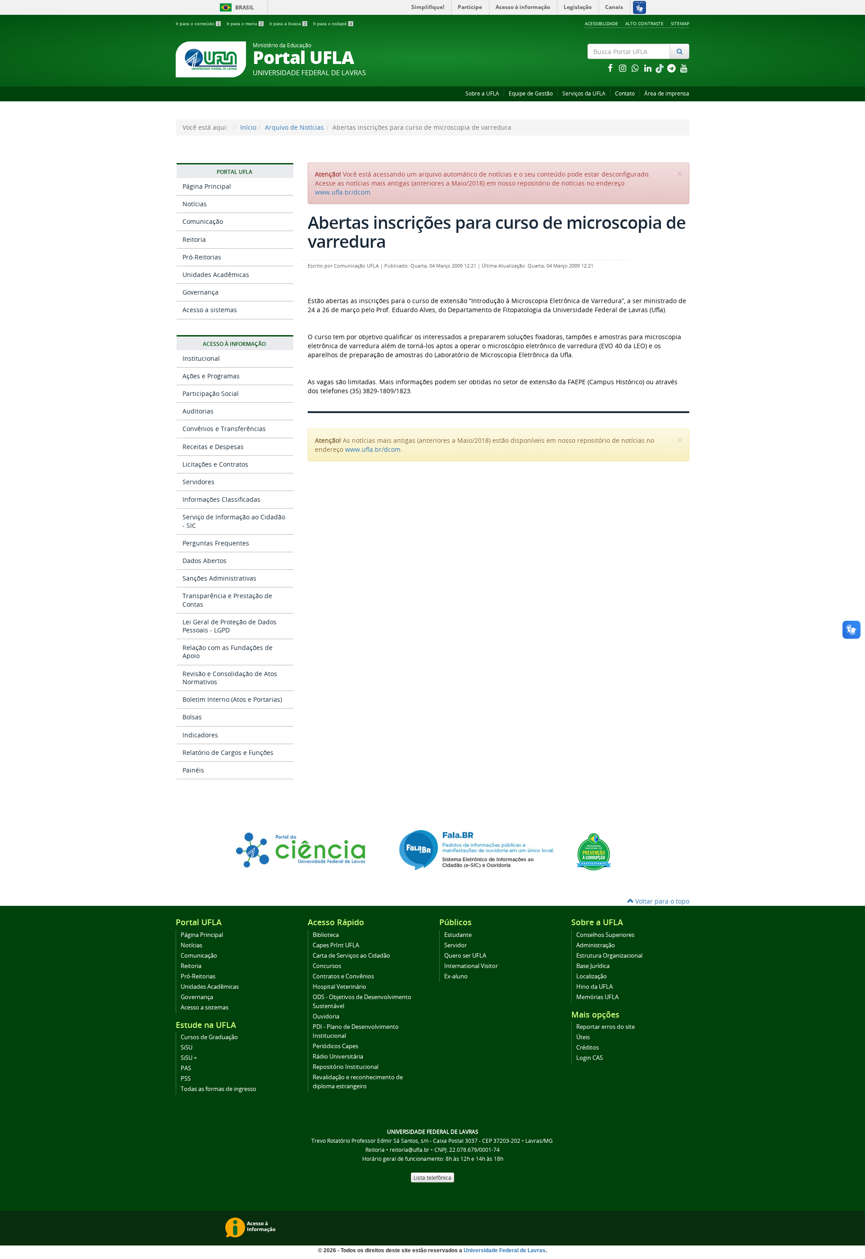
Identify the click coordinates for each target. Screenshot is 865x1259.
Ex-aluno (456, 976)
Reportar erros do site (605, 1027)
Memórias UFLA (597, 997)
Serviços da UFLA (584, 93)
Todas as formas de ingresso (218, 1089)
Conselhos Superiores (605, 935)
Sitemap (680, 23)
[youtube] (683, 68)
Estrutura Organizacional (609, 955)
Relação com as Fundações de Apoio (227, 651)
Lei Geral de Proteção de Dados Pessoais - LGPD (229, 626)
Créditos (587, 1047)
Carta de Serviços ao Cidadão (351, 955)
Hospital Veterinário (339, 987)
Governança (200, 292)
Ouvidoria (326, 1016)
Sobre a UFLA (482, 93)
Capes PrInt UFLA (336, 945)
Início (248, 127)
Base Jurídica (593, 966)
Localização (591, 976)
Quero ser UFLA (465, 955)
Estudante (458, 935)
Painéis (193, 770)
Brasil (235, 7)
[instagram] (623, 68)
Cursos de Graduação (209, 1037)
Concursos (327, 966)
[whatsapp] (636, 68)
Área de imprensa (666, 93)
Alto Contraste (644, 23)
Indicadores (200, 735)
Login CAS (589, 1058)
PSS (186, 1078)
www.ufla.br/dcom (342, 192)
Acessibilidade (601, 23)
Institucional (201, 358)
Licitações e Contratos (215, 464)
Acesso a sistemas (209, 309)
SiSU (186, 1047)
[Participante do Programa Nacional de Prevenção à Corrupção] (593, 851)
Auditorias (198, 411)
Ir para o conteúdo (198, 23)
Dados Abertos (204, 560)
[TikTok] (660, 68)
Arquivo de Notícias (294, 127)
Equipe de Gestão (531, 93)
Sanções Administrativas (219, 578)
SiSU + (189, 1058)
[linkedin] (648, 68)
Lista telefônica (432, 1177)
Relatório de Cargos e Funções (227, 752)
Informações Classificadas (221, 499)
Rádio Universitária (338, 1056)
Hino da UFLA (594, 987)
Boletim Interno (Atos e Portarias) (232, 699)
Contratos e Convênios (343, 976)
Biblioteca (326, 935)
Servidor (455, 945)
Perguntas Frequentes (215, 543)
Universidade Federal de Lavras (505, 1250)
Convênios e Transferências (224, 428)
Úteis (583, 1037)
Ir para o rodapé (332, 23)
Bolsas (192, 717)
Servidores (198, 481)
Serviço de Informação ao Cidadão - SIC (233, 521)
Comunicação (202, 221)
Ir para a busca (287, 23)
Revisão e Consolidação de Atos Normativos (229, 677)
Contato (625, 93)
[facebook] (611, 68)
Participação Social (210, 393)
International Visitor (471, 966)
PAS (186, 1068)
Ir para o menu (245, 23)
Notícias (194, 204)
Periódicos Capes (335, 1046)
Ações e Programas (211, 376)
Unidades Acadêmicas (215, 274)
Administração (595, 945)
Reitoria (194, 239)
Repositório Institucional (345, 1067)
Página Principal (206, 186)
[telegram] (672, 68)
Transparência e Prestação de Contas (227, 599)
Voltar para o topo (661, 901)
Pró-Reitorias (201, 257)
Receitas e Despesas (213, 446)
